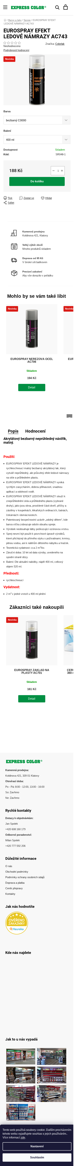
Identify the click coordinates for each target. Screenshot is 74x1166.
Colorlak (60, 43)
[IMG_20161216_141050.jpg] (20, 1091)
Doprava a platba (14, 882)
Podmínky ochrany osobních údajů (24, 877)
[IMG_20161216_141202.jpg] (20, 1110)
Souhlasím (37, 1157)
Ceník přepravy (14, 888)
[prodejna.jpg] (51, 1054)
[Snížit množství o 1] (53, 170)
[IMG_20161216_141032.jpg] (20, 1073)
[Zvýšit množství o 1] (62, 170)
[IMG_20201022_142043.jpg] (20, 1054)
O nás (8, 866)
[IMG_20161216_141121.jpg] (51, 1073)
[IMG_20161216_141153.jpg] (51, 1091)
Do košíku (37, 181)
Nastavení (37, 1146)
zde (23, 1137)
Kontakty (10, 893)
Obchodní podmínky (16, 871)
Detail (31, 387)
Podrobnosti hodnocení (16, 50)
